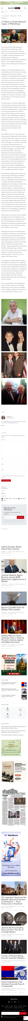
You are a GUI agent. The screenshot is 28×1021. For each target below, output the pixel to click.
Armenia (3, 924)
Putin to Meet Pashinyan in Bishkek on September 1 (12, 735)
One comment (4, 26)
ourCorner (15, 978)
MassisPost (3, 493)
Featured (12, 894)
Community (5, 16)
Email (2, 464)
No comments (16, 910)
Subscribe (20, 517)
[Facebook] (9, 1002)
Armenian (3, 894)
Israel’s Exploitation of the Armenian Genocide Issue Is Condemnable (8, 683)
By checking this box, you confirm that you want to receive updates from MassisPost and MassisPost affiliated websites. (14, 521)
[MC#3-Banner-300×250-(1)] (14, 664)
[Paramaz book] (14, 771)
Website (2, 469)
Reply (2, 425)
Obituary (4, 18)
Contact (11, 1006)
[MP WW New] (11, 854)
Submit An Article (18, 1007)
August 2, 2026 (3, 685)
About (3, 1006)
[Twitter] (12, 1002)
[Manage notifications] (24, 1018)
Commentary (8, 894)
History (16, 924)
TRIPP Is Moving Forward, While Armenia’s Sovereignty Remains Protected (10, 689)
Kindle (25, 1006)
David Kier (9, 416)
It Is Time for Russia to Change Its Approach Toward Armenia (8, 696)
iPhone (15, 1006)
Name (2, 458)
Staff (7, 1006)
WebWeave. (23, 1010)
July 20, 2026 (3, 691)
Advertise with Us (9, 1007)
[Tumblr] (19, 1002)
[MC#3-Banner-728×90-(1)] (14, 3)
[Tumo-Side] (11, 748)
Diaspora (13, 16)
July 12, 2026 (3, 697)
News (6, 11)
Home (2, 11)
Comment (3, 439)
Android (20, 1006)
